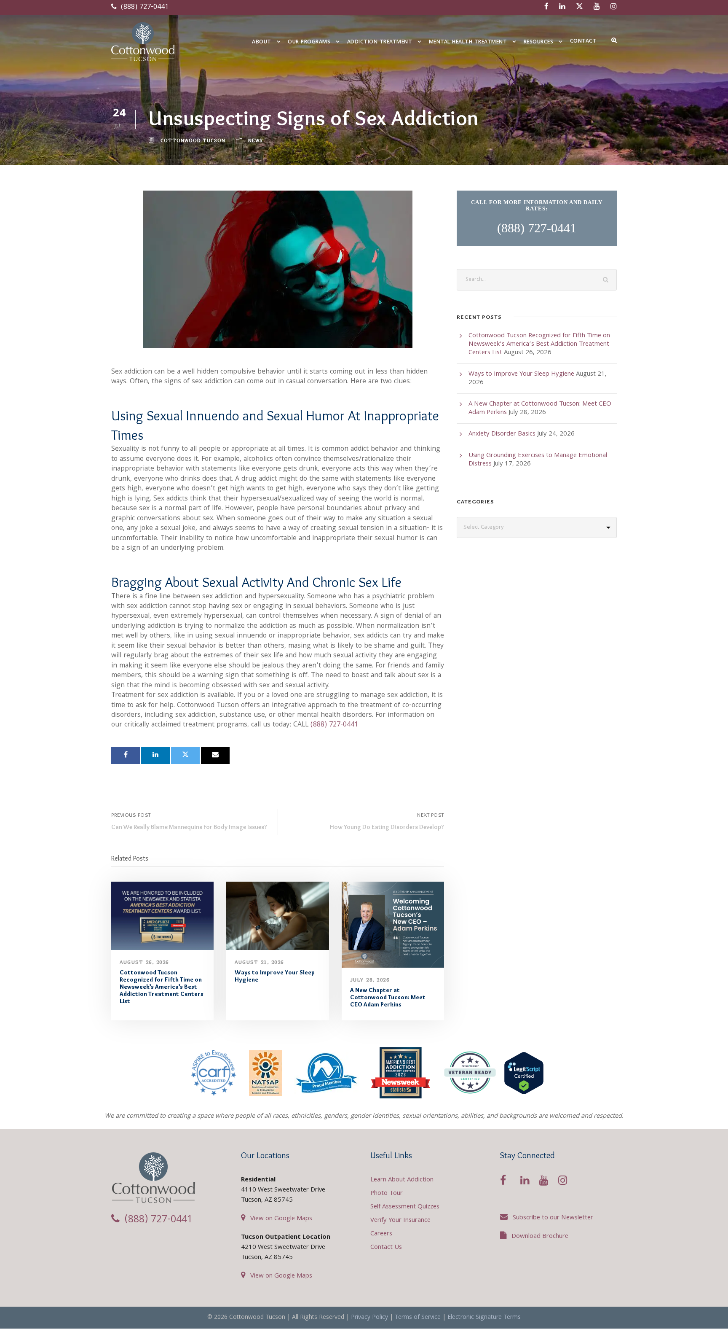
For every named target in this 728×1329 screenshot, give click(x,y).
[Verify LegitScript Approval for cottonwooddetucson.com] (524, 1073)
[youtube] (597, 7)
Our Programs (309, 42)
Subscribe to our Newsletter (553, 1218)
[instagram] (613, 7)
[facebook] (546, 7)
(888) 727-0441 (144, 7)
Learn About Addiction (402, 1180)
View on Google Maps (281, 1218)
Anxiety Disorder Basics (501, 434)
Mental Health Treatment (468, 42)
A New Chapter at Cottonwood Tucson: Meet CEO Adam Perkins (388, 997)
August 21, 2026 (259, 962)
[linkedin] (562, 7)
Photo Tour (386, 1193)
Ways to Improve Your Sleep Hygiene (275, 976)
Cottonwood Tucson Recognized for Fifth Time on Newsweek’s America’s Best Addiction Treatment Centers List (161, 986)
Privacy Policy (369, 1318)
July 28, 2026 (370, 980)
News (255, 140)
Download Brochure (539, 1236)
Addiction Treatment (379, 42)
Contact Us (386, 1247)
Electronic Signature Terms (484, 1318)
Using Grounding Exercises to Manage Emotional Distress (537, 460)
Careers (381, 1234)
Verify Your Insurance (400, 1220)
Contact (583, 41)
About (261, 42)
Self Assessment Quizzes (404, 1207)
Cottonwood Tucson (193, 140)
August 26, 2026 (144, 962)
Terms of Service (418, 1318)
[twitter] (579, 7)
